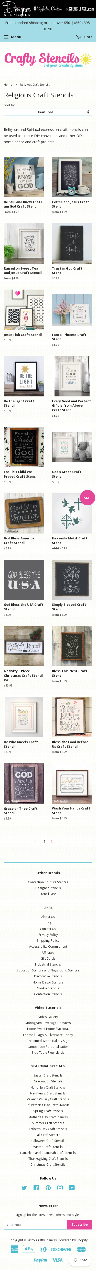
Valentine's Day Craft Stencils (48, 1099)
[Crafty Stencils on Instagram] (60, 1189)
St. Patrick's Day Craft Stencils (48, 1105)
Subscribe (80, 1224)
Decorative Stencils (48, 976)
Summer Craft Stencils (48, 1123)
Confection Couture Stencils (48, 882)
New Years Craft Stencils (48, 1093)
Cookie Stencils (48, 988)
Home (8, 84)
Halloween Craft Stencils (48, 1141)
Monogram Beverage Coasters (48, 1023)
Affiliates (48, 952)
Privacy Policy (48, 934)
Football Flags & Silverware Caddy (48, 1035)
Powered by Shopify (73, 1240)
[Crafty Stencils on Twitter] (24, 1189)
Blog (48, 923)
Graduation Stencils (48, 1081)
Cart (87, 37)
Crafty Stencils (46, 1240)
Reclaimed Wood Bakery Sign (48, 1041)
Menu (15, 37)
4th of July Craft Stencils (48, 1087)
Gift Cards (48, 958)
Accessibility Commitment (48, 946)
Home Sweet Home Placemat (48, 1029)
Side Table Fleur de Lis (48, 1052)
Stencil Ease (48, 894)
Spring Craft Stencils (48, 1111)
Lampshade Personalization (48, 1046)
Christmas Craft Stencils (48, 1164)
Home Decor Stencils (48, 982)
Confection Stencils (48, 994)
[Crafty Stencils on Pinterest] (48, 1189)
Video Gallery (48, 1017)
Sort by (9, 105)
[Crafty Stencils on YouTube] (72, 1189)
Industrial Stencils (48, 964)
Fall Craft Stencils (48, 1135)
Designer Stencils (48, 888)
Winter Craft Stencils (48, 1147)
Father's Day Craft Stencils (48, 1129)
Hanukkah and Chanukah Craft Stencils (48, 1153)
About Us (48, 917)
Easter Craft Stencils (48, 1075)
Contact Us (48, 929)
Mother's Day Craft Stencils (48, 1117)
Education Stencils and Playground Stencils (48, 970)
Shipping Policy (48, 940)
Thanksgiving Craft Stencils (48, 1158)
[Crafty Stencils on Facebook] (36, 1189)
